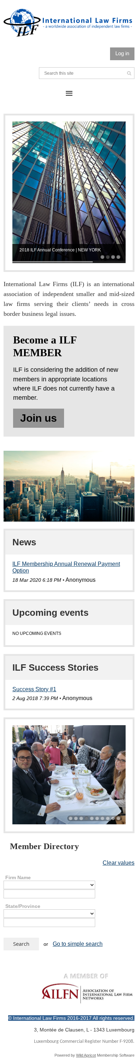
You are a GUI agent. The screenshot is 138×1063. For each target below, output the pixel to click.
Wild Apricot (86, 1055)
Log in (122, 53)
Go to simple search (78, 944)
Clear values (118, 863)
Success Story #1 (34, 689)
